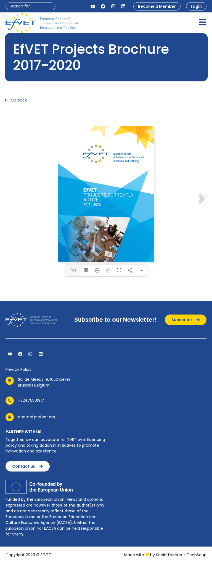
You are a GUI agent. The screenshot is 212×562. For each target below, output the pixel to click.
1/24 (72, 270)
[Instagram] (113, 6)
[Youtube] (92, 6)
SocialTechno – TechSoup (181, 555)
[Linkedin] (123, 6)
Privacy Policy (18, 369)
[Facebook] (103, 6)
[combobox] (30, 6)
